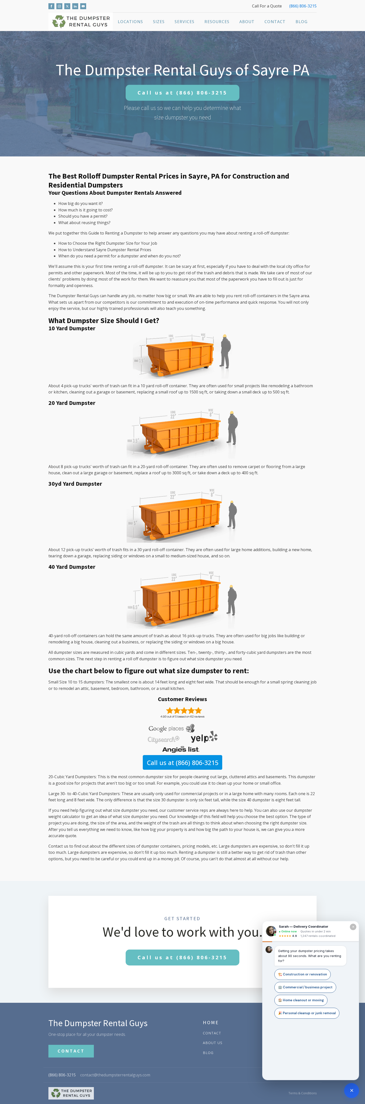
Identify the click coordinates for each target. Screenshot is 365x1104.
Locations (130, 21)
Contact (275, 21)
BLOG (208, 1053)
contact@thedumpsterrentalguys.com (115, 1075)
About (247, 21)
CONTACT (71, 1051)
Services (184, 21)
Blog (301, 21)
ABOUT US (212, 1043)
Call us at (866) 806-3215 (182, 762)
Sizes (159, 21)
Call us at (182, 92)
